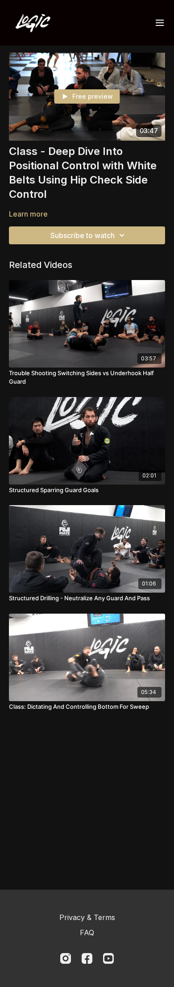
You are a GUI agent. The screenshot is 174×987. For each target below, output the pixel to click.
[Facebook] (87, 958)
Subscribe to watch (82, 235)
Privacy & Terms (87, 917)
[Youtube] (108, 958)
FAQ (87, 932)
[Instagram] (65, 958)
